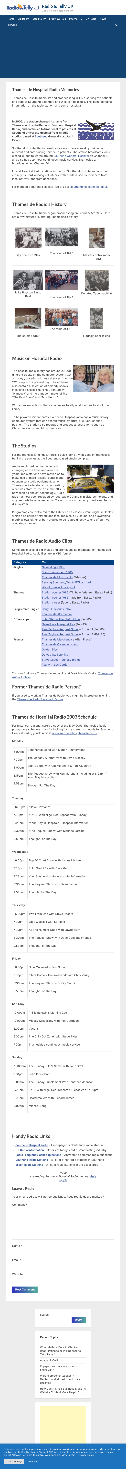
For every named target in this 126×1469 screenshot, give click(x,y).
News (103, 18)
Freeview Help (57, 18)
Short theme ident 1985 (57, 572)
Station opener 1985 (55, 592)
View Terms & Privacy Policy (78, 1455)
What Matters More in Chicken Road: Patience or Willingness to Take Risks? (60, 1351)
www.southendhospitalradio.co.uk (74, 733)
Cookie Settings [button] (14, 1461)
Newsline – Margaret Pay (58, 624)
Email (16, 1260)
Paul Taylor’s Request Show (60, 629)
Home (11, 18)
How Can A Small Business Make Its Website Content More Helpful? (63, 1390)
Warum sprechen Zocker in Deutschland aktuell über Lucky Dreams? (60, 1379)
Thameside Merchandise (58, 639)
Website (17, 1274)
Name (17, 1245)
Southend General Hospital (71, 155)
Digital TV (23, 18)
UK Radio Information (29, 1150)
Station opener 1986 (55, 597)
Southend (41, 136)
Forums (12, 24)
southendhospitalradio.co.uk (89, 186)
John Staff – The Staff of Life (61, 619)
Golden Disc (50, 649)
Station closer (51, 602)
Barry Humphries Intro (56, 609)
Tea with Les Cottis (54, 664)
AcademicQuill (49, 1360)
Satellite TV (39, 18)
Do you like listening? (56, 654)
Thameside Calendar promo (60, 644)
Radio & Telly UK (58, 6)
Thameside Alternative (57, 614)
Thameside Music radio (57, 577)
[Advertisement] (63, 53)
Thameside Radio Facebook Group (40, 699)
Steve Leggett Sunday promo (61, 659)
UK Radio (91, 18)
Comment (19, 1204)
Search (44, 1314)
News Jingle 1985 (53, 567)
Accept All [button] (33, 1461)
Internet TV (76, 18)
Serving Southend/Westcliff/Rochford (66, 582)
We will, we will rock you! (58, 587)
